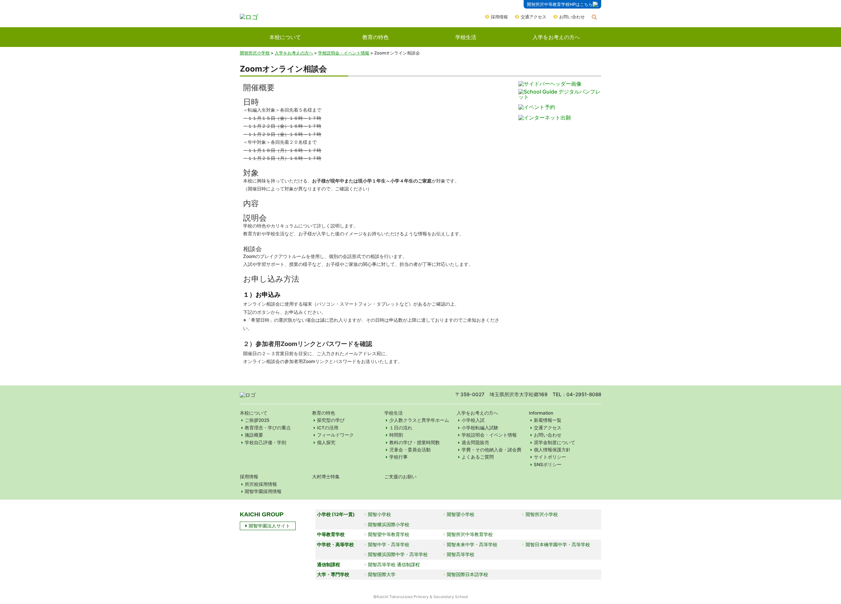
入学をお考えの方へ (556, 37)
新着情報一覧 (547, 420)
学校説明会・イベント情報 (489, 435)
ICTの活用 (327, 427)
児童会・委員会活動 (410, 449)
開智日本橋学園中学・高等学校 (558, 544)
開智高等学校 (460, 554)
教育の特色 (375, 37)
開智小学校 (379, 514)
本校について (285, 37)
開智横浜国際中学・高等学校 (398, 554)
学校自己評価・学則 (265, 442)
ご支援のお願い (400, 476)
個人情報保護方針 (552, 449)
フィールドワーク (335, 435)
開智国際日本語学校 (467, 574)
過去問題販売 (475, 442)
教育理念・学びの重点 (268, 427)
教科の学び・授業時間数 (414, 442)
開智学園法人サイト (269, 525)
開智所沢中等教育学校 (470, 534)
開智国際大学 (382, 574)
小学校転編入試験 (480, 427)
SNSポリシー (547, 464)
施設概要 (254, 435)
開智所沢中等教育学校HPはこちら (560, 4)
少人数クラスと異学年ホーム (419, 420)
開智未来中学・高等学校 (472, 544)
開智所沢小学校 (255, 52)
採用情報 (499, 16)
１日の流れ (400, 427)
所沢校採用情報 (261, 484)
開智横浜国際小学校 (388, 524)
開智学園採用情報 (263, 491)
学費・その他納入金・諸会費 (491, 449)
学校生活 (465, 37)
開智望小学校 (460, 514)
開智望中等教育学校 (388, 534)
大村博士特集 (326, 476)
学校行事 (398, 457)
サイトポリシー (550, 457)
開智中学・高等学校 (388, 544)
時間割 (396, 435)
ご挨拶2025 (257, 420)
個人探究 (326, 442)
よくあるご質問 (478, 457)
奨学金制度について (554, 442)
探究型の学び (331, 420)
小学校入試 (473, 420)
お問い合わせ (572, 16)
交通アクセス (533, 16)
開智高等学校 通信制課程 (394, 564)
